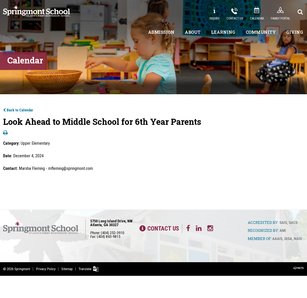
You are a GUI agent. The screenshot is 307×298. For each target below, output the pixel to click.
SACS (293, 222)
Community (261, 32)
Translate (85, 269)
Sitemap (67, 269)
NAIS (298, 238)
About (193, 32)
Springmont (22, 269)
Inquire (214, 18)
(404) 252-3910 (112, 233)
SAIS (283, 222)
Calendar (257, 18)
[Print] (5, 133)
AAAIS (277, 238)
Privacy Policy (46, 269)
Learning (223, 32)
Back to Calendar (19, 110)
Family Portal (280, 18)
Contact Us (235, 18)
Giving (294, 32)
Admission (161, 32)
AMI (283, 230)
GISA (288, 238)
